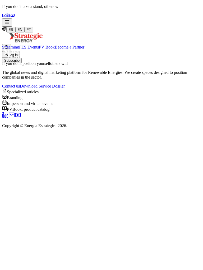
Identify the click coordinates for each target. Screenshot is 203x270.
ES (10, 30)
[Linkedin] (8, 16)
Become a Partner (69, 47)
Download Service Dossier (42, 86)
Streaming (10, 47)
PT (28, 30)
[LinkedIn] (5, 116)
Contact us (11, 86)
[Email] (4, 16)
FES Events (29, 47)
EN (19, 30)
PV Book (47, 47)
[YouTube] (13, 16)
